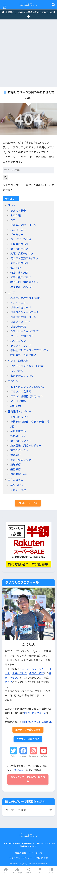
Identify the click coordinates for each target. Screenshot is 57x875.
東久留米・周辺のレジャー (25, 445)
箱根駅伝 (15, 406)
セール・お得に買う (22, 336)
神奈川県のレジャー (22, 460)
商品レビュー (18, 485)
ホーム (5, 873)
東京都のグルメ (19, 263)
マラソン (13, 381)
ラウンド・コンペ (20, 345)
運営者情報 (20, 853)
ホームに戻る (29, 503)
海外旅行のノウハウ (22, 375)
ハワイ (8, 682)
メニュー (51, 873)
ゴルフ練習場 (18, 326)
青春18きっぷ (18, 474)
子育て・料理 (18, 490)
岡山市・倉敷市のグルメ (24, 258)
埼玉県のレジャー (20, 441)
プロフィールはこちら (28, 739)
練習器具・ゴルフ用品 (23, 355)
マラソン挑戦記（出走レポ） (27, 396)
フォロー (40, 873)
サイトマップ (35, 853)
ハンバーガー (18, 230)
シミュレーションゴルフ (24, 331)
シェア (28, 873)
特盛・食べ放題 (19, 272)
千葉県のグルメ (19, 244)
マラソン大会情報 (20, 391)
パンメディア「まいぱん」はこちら (28, 779)
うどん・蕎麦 (18, 210)
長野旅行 (15, 469)
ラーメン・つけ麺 (20, 239)
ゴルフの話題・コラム (23, 317)
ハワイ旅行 (16, 371)
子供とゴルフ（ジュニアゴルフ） (29, 350)
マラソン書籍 (18, 401)
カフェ (14, 220)
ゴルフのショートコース (24, 312)
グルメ (12, 205)
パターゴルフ (18, 340)
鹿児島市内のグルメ (22, 287)
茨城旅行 (15, 464)
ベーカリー (16, 234)
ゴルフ (12, 292)
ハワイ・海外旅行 (18, 360)
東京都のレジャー (20, 450)
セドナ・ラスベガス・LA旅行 (27, 366)
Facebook (23, 756)
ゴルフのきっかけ (20, 307)
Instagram (33, 756)
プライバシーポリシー (20, 857)
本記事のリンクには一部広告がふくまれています (30, 12)
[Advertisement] (28, 53)
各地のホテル (18, 431)
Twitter (13, 756)
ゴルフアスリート (20, 321)
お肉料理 (15, 215)
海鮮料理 (15, 268)
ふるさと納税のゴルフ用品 (25, 298)
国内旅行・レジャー (19, 411)
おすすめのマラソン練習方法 (27, 387)
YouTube (43, 756)
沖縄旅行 (15, 455)
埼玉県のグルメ (19, 249)
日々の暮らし (15, 479)
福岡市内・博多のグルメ (24, 282)
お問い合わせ (41, 857)
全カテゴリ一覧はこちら (27, 729)
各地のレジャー (19, 436)
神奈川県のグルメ (20, 277)
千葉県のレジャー (20, 417)
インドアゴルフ (19, 302)
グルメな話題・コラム (23, 225)
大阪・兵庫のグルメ (22, 253)
